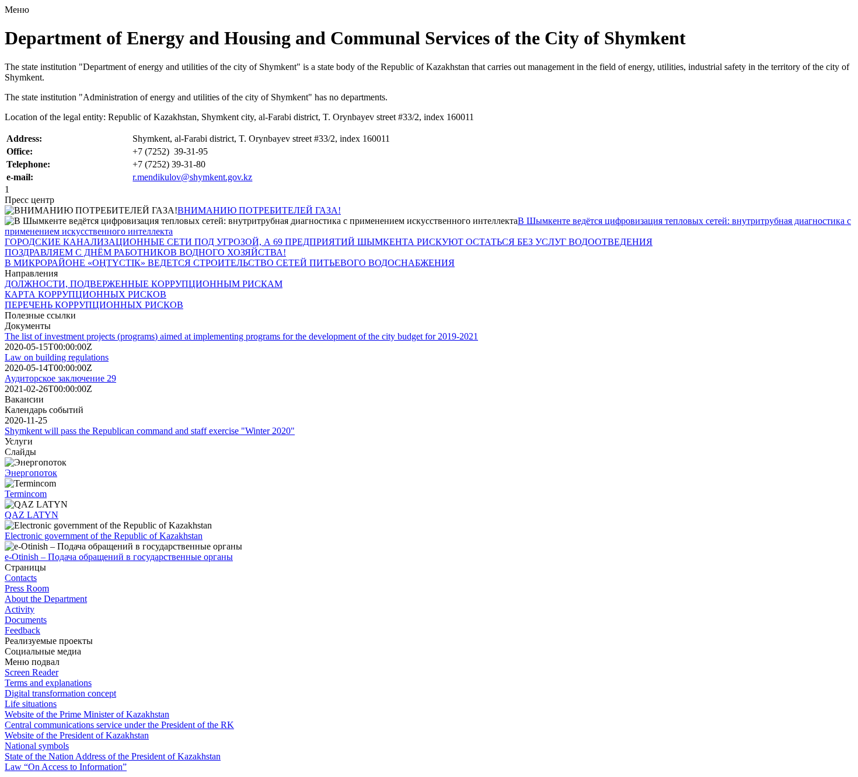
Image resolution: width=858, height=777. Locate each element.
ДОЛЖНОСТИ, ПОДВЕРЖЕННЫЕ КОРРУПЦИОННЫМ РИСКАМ (143, 284)
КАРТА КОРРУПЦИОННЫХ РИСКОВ (85, 294)
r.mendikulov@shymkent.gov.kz (192, 177)
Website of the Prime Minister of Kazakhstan (87, 714)
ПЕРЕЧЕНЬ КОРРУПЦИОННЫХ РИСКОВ (94, 305)
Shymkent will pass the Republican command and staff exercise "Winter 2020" (150, 431)
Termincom (26, 494)
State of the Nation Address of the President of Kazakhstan (113, 756)
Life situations (31, 704)
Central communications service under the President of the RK (119, 725)
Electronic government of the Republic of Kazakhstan (104, 536)
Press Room (27, 588)
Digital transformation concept (60, 693)
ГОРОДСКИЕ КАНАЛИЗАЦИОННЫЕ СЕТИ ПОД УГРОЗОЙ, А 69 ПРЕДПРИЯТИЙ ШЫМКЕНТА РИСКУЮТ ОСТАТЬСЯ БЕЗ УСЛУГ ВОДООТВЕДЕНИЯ (329, 242)
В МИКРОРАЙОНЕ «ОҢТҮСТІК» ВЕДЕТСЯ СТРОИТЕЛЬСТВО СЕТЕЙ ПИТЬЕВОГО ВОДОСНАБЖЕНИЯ (230, 263)
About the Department (46, 599)
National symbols (37, 746)
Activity (19, 609)
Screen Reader (31, 672)
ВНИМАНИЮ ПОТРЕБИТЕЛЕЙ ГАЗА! (259, 210)
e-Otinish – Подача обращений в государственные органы (119, 557)
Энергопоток (31, 473)
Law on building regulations (57, 357)
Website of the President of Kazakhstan (77, 735)
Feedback (22, 630)
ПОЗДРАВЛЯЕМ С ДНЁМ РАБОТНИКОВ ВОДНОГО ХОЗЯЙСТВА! (145, 252)
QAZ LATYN (31, 515)
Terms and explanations (48, 683)
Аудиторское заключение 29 (60, 378)
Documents (26, 620)
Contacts (21, 578)
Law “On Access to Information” (66, 767)
